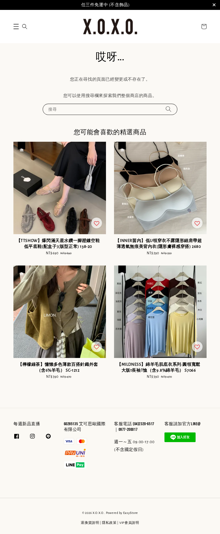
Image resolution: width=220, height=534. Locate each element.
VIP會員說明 (129, 523)
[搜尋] (168, 109)
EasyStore (130, 513)
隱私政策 (109, 523)
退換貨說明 (90, 523)
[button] (16, 26)
